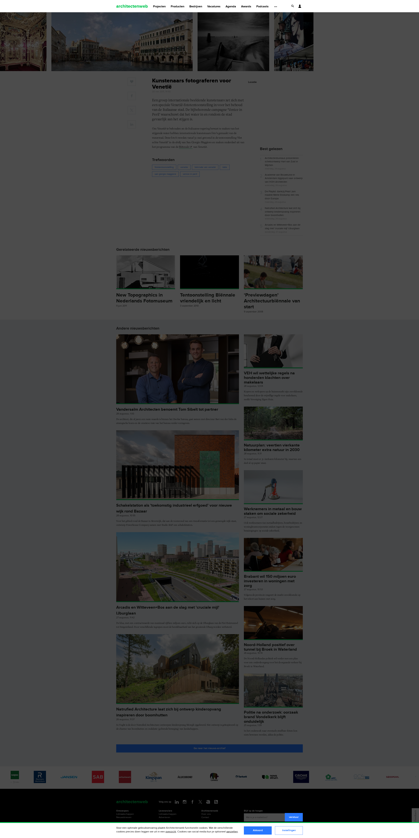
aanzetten (232, 831)
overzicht (170, 831)
